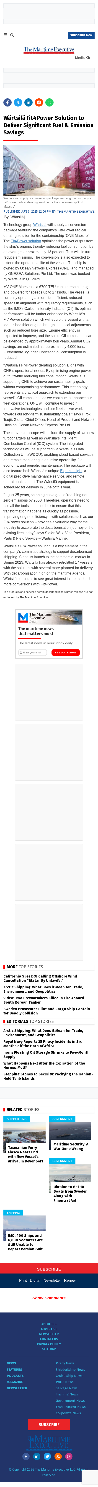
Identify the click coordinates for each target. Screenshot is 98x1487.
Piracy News (65, 1363)
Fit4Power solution (26, 241)
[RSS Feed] (58, 1456)
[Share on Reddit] (39, 102)
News (11, 1363)
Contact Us (49, 1339)
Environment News (71, 1407)
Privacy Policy (49, 1344)
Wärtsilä (39, 225)
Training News (67, 1394)
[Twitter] (47, 1456)
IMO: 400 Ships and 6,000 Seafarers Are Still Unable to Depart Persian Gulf (25, 1242)
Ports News (65, 1382)
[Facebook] (26, 1456)
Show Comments (49, 1298)
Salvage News (66, 1388)
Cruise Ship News (69, 1376)
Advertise (49, 1329)
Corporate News (68, 1413)
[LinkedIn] (36, 1456)
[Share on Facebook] (7, 102)
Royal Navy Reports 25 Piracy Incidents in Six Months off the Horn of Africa (42, 1043)
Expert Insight (71, 471)
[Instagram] (68, 1456)
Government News (70, 1401)
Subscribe (49, 1424)
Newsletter (52, 1280)
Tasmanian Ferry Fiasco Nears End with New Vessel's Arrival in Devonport (25, 1154)
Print (23, 1280)
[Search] (12, 36)
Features (14, 1370)
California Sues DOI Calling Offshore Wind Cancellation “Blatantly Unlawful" (40, 978)
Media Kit (82, 58)
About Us (49, 1324)
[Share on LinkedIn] (28, 102)
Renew (70, 1280)
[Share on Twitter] (18, 102)
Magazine (15, 1382)
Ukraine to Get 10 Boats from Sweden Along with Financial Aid (71, 1194)
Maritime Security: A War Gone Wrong (71, 1146)
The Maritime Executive (75, 211)
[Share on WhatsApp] (49, 102)
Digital (35, 1280)
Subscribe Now (65, 652)
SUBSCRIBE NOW (81, 35)
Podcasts (15, 1376)
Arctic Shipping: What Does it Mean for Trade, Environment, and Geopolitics (43, 989)
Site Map (49, 1349)
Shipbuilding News (70, 1370)
